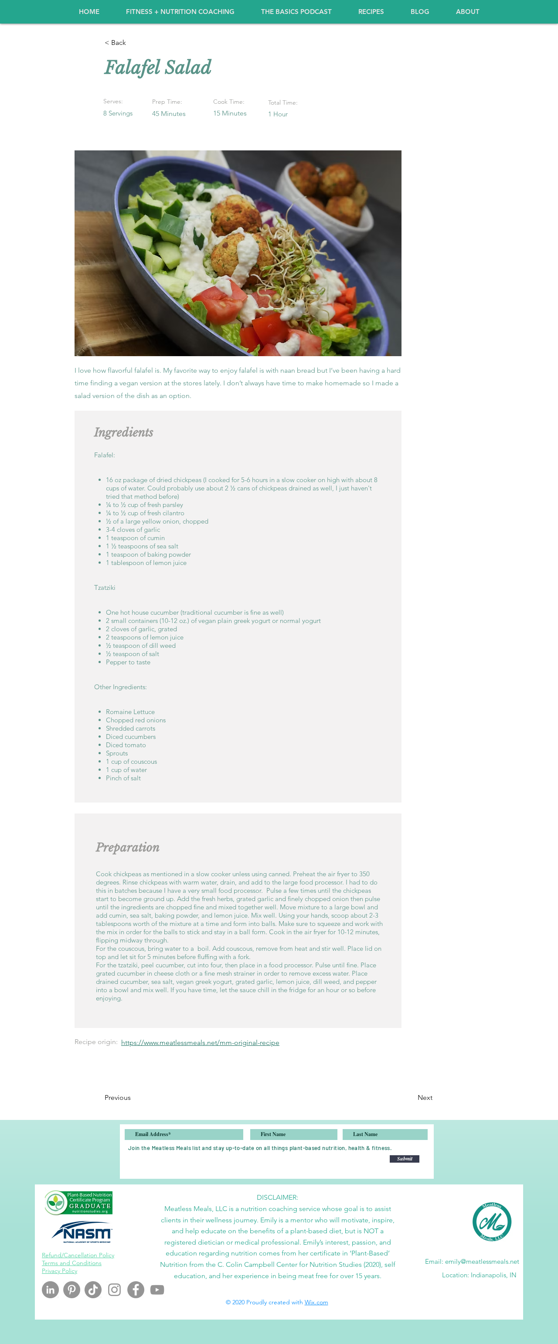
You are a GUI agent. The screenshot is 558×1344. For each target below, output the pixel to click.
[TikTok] (93, 1289)
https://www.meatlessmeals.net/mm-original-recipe (200, 1042)
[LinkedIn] (50, 1289)
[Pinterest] (71, 1289)
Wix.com (316, 1302)
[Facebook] (135, 1289)
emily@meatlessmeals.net (482, 1261)
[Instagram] (114, 1289)
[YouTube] (157, 1289)
